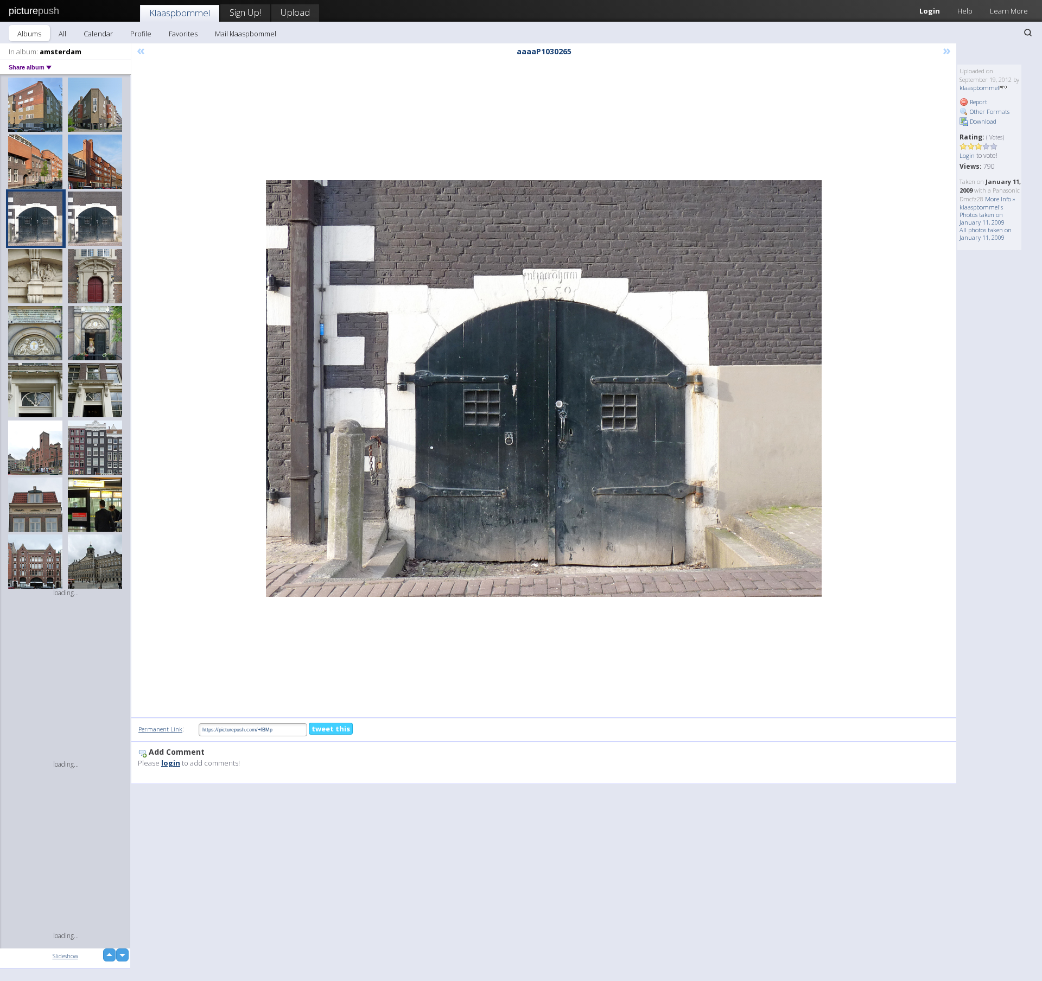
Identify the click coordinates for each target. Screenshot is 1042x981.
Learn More (1009, 11)
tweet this (331, 729)
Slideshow (65, 956)
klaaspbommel (979, 88)
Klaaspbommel (179, 13)
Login (929, 11)
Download (982, 121)
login (170, 763)
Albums (29, 34)
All (62, 34)
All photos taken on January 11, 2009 (986, 233)
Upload (295, 12)
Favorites (183, 34)
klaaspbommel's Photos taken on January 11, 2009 (982, 214)
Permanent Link (160, 729)
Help (965, 11)
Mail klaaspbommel (245, 34)
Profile (140, 34)
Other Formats (988, 111)
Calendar (98, 34)
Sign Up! (245, 12)
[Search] (1028, 32)
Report (977, 102)
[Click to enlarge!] (544, 388)
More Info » (1000, 199)
